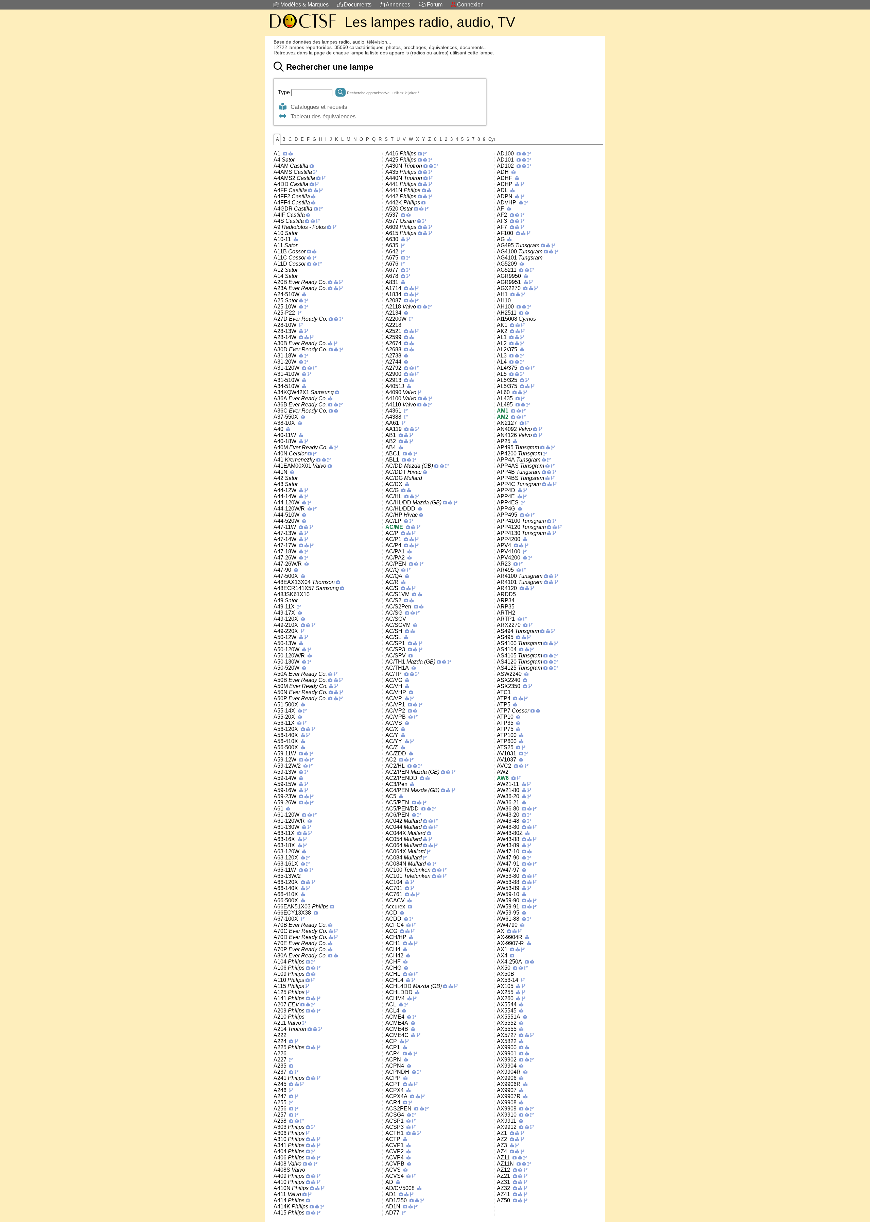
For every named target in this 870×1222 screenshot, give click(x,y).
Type (284, 92)
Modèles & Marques (304, 4)
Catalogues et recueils (317, 106)
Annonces (397, 4)
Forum (433, 4)
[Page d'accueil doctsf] (302, 29)
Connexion (470, 4)
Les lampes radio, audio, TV (430, 22)
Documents (357, 4)
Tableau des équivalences (321, 116)
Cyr (491, 139)
